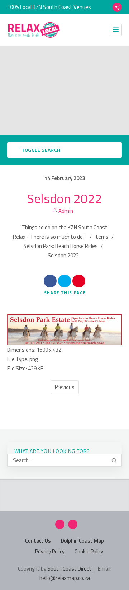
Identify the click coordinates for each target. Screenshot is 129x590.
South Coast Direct (69, 569)
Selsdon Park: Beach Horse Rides (60, 246)
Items (102, 237)
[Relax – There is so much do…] (34, 30)
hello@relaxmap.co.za (64, 578)
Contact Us (38, 541)
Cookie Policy (89, 551)
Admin (65, 211)
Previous (65, 387)
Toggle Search (40, 150)
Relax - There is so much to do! (48, 237)
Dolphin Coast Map (82, 541)
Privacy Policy (49, 551)
